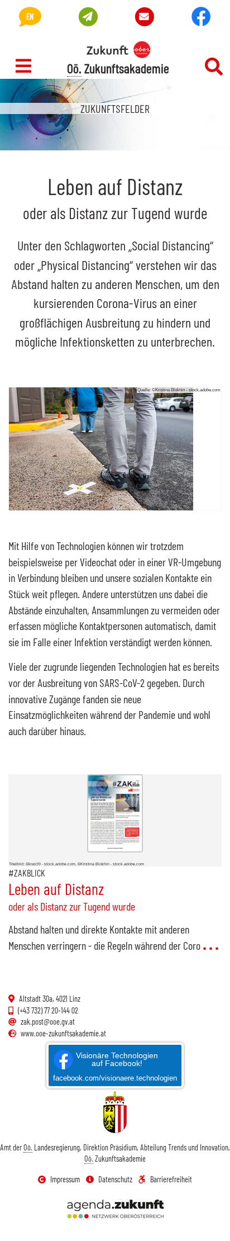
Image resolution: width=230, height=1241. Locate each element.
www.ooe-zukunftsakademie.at (63, 1033)
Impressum (65, 1179)
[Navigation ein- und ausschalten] (23, 66)
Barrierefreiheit (171, 1179)
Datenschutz (115, 1179)
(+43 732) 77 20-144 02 (48, 1010)
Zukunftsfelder (115, 108)
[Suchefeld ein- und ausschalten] (214, 66)
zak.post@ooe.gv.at (48, 1021)
